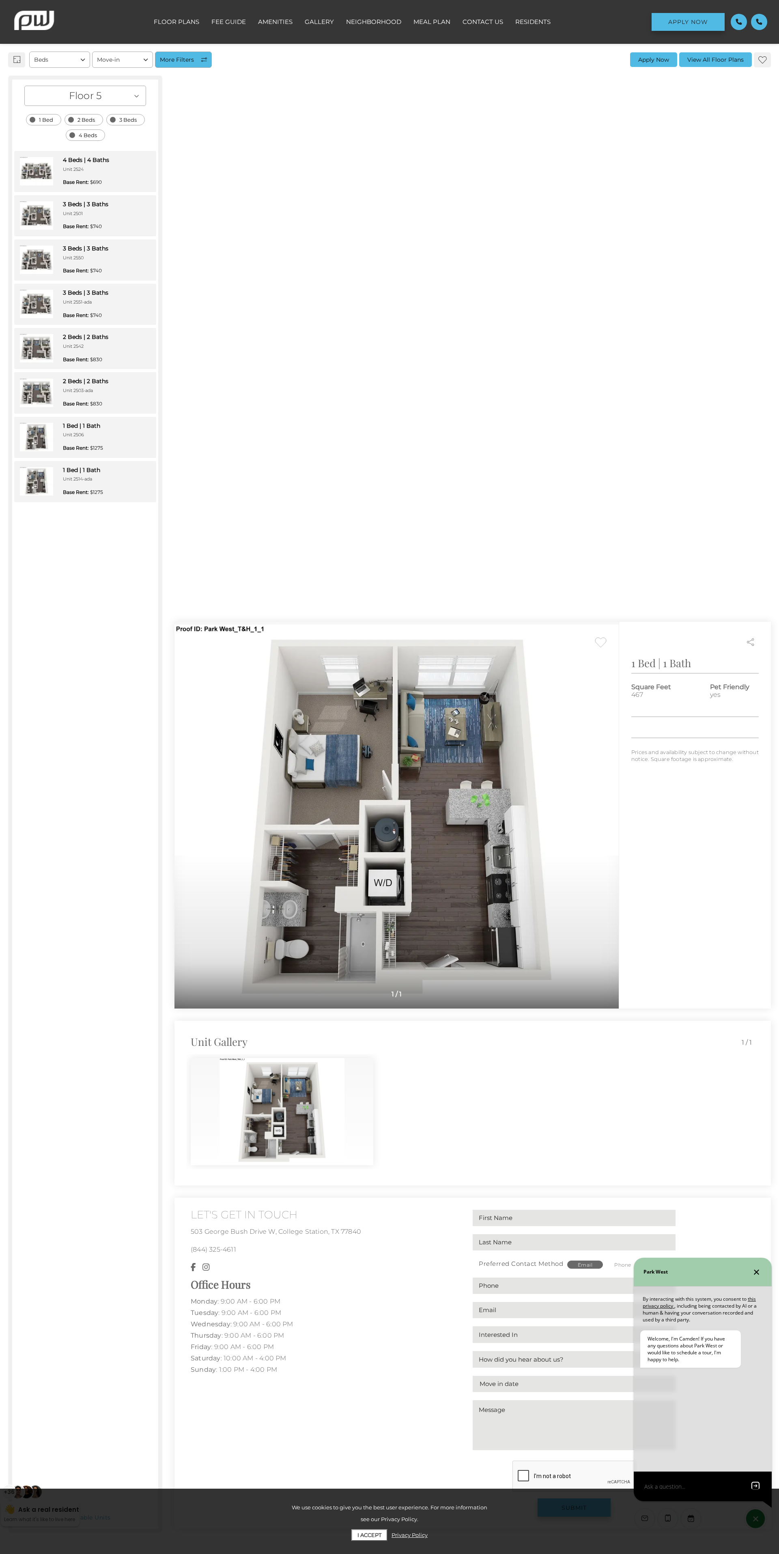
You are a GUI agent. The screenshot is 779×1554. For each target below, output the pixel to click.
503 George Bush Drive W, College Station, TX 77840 (276, 1231)
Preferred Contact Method (521, 1263)
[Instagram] (206, 1267)
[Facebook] (193, 1267)
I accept (369, 1535)
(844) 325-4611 (213, 1249)
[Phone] (739, 22)
